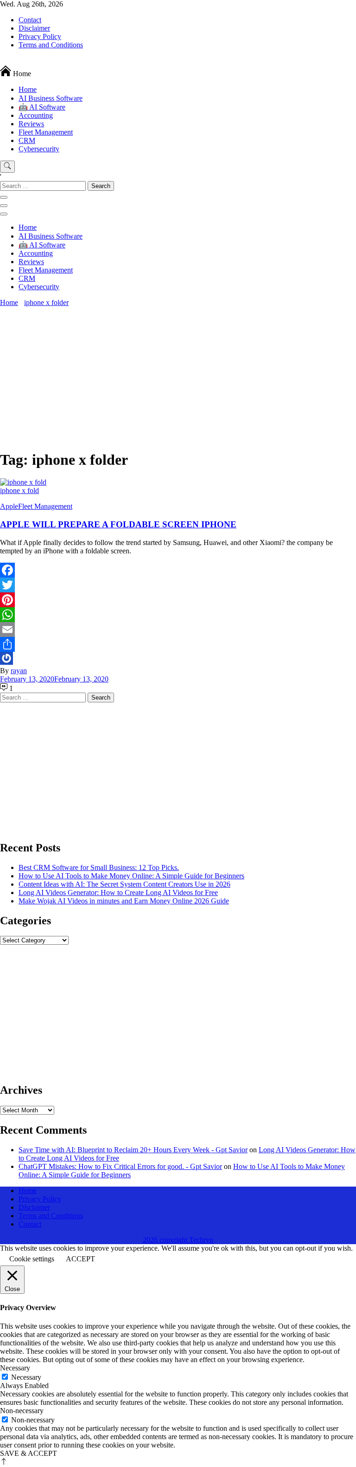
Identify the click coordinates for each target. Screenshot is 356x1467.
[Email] (178, 629)
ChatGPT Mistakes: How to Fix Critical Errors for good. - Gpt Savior (120, 1166)
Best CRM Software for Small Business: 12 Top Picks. (99, 867)
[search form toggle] (7, 167)
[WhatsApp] (178, 614)
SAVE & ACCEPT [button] (28, 1453)
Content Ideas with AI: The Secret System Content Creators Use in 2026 (124, 884)
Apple (9, 506)
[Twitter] (178, 585)
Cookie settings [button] (31, 1259)
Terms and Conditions (51, 45)
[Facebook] (178, 570)
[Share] (178, 644)
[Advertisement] (178, 376)
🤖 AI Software (42, 107)
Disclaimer (34, 28)
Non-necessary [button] (22, 1411)
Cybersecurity (39, 149)
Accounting (36, 115)
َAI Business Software (51, 98)
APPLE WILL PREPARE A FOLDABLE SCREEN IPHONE (118, 524)
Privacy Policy (40, 36)
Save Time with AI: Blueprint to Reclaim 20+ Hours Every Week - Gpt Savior (133, 1150)
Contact (30, 20)
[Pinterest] (178, 599)
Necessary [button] (15, 1368)
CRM (27, 140)
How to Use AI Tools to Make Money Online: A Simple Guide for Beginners (131, 876)
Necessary (26, 1377)
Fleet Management (46, 132)
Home (28, 89)
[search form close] (3, 197)
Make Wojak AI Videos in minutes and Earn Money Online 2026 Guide (124, 901)
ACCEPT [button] (80, 1259)
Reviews (31, 124)
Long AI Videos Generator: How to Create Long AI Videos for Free (118, 892)
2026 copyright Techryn (178, 1240)
